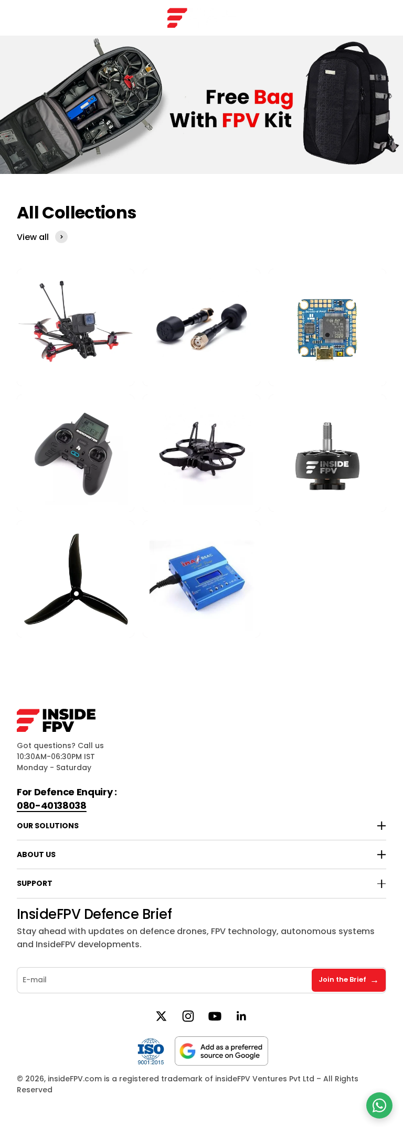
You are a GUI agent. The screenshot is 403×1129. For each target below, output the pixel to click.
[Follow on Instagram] (188, 1016)
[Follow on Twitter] (161, 1016)
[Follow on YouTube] (215, 1016)
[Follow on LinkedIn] (242, 1016)
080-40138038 (52, 805)
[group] (201, 105)
